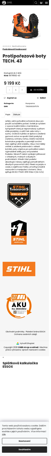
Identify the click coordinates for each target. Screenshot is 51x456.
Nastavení (24, 441)
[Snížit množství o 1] (9, 90)
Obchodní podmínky (15, 331)
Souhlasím (25, 449)
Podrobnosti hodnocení (14, 49)
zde (4, 434)
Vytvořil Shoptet (27, 343)
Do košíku (39, 89)
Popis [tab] (7, 114)
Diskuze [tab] (16, 114)
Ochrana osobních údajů (25, 334)
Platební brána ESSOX (35, 331)
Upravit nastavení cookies (33, 349)
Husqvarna (30, 103)
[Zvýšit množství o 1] (22, 90)
